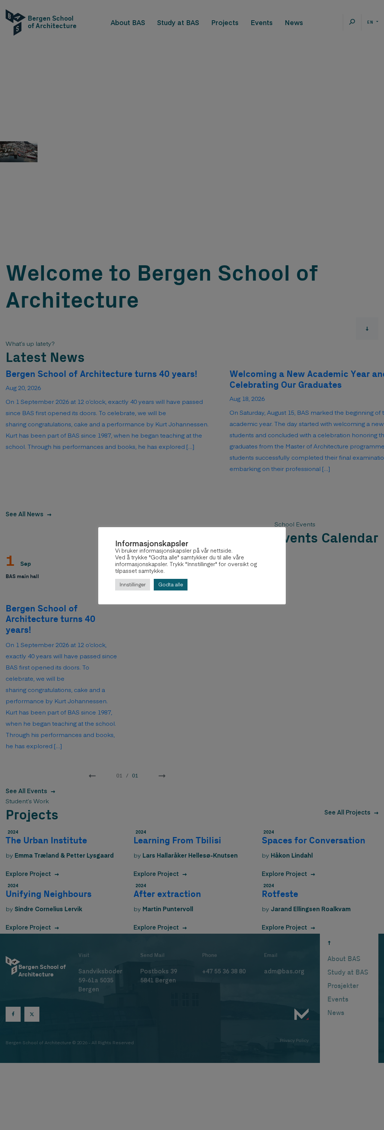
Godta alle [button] (170, 584)
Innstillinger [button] (133, 584)
